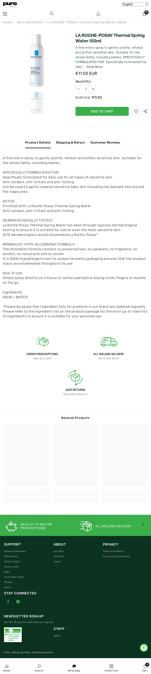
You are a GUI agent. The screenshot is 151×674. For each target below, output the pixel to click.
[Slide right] (142, 524)
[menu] (5, 14)
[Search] (52, 13)
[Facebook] (8, 602)
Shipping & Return (70, 142)
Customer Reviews (105, 142)
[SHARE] (144, 111)
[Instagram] (18, 602)
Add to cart (102, 111)
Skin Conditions (30, 22)
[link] (26, 496)
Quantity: (84, 81)
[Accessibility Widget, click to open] (144, 648)
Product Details (38, 142)
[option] (36, 60)
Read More (95, 67)
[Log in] (98, 14)
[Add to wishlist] (136, 111)
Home (8, 22)
